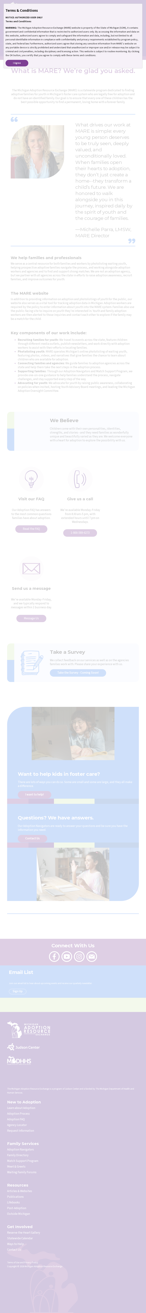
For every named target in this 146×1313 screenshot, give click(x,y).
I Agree (17, 63)
